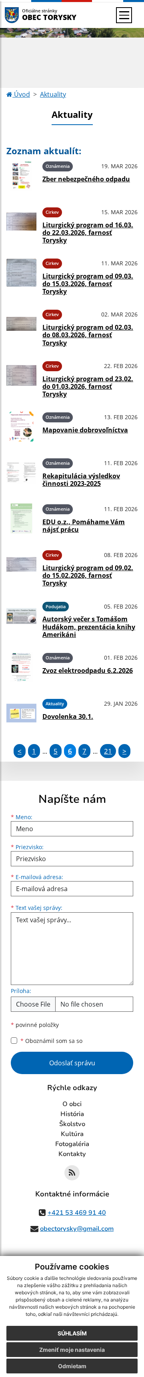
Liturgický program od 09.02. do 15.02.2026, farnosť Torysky (87, 575)
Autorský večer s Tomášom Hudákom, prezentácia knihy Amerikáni (88, 627)
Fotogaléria (72, 1144)
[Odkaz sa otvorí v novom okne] (72, 1172)
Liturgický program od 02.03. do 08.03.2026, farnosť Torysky (87, 335)
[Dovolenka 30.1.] (21, 713)
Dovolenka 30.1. (67, 716)
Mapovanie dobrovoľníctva (85, 430)
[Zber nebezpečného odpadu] (21, 176)
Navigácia (24, 15)
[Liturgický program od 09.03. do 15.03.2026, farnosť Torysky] (21, 275)
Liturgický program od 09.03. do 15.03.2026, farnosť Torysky (87, 284)
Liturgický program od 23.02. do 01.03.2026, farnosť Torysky (87, 386)
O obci (72, 1104)
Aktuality (53, 94)
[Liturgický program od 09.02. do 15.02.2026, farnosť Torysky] (21, 567)
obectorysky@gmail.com (77, 1228)
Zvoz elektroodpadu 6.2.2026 (87, 670)
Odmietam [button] (72, 1366)
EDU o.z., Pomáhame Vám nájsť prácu (83, 525)
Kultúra (72, 1134)
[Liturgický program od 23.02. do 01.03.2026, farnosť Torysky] (21, 378)
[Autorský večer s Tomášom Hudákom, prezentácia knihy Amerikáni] (21, 618)
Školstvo (72, 1124)
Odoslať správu (72, 1063)
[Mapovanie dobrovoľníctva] (21, 427)
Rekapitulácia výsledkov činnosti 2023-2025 (81, 480)
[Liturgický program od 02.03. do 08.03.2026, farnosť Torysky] (21, 326)
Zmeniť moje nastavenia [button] (72, 1349)
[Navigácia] (124, 15)
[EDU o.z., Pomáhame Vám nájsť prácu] (21, 518)
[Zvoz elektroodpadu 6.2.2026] (21, 667)
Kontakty (72, 1154)
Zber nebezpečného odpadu (86, 179)
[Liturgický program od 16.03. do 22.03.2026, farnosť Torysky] (21, 224)
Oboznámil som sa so (51, 1041)
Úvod (21, 94)
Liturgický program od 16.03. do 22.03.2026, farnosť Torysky (87, 233)
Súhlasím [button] (72, 1333)
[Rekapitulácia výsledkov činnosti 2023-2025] (21, 473)
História (72, 1114)
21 (108, 751)
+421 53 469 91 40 (77, 1212)
